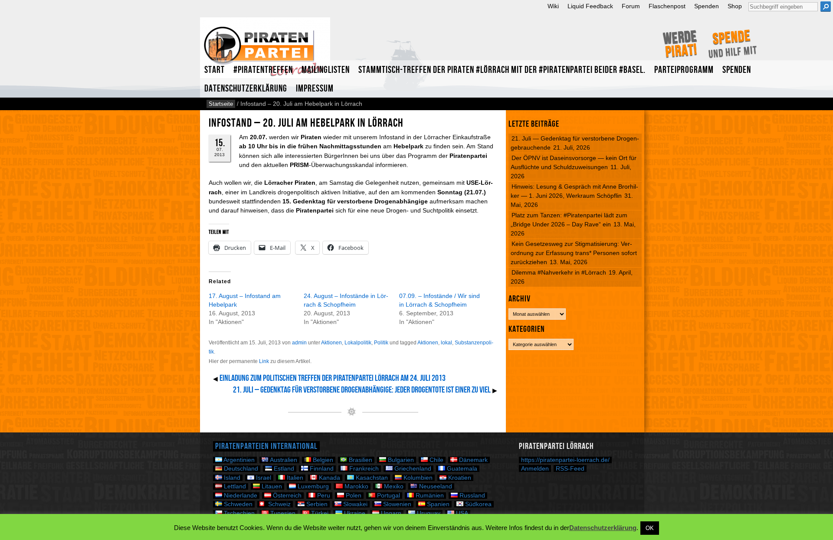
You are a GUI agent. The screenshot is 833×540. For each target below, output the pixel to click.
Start (214, 70)
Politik (381, 343)
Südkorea (477, 504)
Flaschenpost (667, 6)
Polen (352, 495)
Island (231, 478)
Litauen (271, 486)
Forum (631, 6)
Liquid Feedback (590, 6)
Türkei (318, 513)
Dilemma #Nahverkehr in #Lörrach (559, 272)
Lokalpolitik (357, 343)
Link (264, 361)
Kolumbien (417, 478)
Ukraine (353, 513)
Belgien (322, 460)
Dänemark (472, 460)
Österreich (286, 495)
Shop (735, 6)
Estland (283, 468)
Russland (471, 495)
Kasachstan (371, 478)
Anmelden (535, 468)
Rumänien (429, 495)
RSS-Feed (570, 468)
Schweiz (278, 504)
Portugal (387, 495)
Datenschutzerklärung (245, 88)
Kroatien (458, 478)
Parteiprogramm (684, 70)
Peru (322, 495)
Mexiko (392, 486)
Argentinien (238, 460)
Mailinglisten (326, 70)
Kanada (328, 478)
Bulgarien (400, 460)
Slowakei (354, 504)
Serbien (316, 504)
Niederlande (239, 495)
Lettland (234, 486)
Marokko (355, 486)
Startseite (221, 104)
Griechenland (412, 468)
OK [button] (650, 528)
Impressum (315, 88)
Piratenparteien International (266, 446)
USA (461, 513)
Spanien (437, 504)
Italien (294, 478)
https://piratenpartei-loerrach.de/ (565, 460)
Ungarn (390, 513)
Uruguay (427, 513)
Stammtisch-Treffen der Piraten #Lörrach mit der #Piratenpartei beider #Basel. (502, 70)
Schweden (237, 504)
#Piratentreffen (263, 70)
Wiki (553, 6)
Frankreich (363, 468)
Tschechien (238, 513)
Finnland (321, 468)
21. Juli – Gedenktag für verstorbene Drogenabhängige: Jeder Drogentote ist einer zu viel (362, 390)
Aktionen (331, 343)
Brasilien (359, 460)
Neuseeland (434, 486)
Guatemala (461, 468)
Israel (262, 478)
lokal (446, 343)
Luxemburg (312, 486)
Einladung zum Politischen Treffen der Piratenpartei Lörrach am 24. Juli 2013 (333, 378)
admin (299, 343)
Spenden (706, 6)
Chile (435, 460)
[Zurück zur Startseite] (265, 51)
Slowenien (396, 504)
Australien (283, 460)
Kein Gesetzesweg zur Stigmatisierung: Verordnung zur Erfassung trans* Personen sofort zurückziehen (574, 252)
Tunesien (282, 513)
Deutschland (240, 468)
